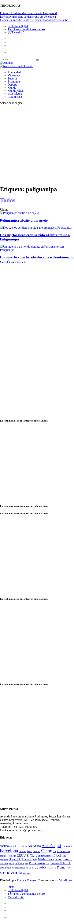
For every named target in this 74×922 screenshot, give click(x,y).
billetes (22, 851)
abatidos (13, 846)
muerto (67, 859)
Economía (14, 81)
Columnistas (15, 96)
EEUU (21, 855)
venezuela (11, 872)
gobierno (4, 859)
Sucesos (12, 78)
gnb (64, 855)
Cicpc (46, 850)
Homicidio (15, 859)
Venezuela (14, 75)
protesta (15, 867)
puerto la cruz (28, 867)
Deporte (12, 84)
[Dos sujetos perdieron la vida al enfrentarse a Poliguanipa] (36, 227)
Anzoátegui (51, 845)
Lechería (27, 859)
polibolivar (55, 863)
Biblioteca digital (18, 26)
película (19, 863)
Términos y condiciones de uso (26, 29)
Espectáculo (15, 93)
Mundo (12, 87)
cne (54, 851)
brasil (29, 851)
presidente (5, 867)
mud (51, 859)
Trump (61, 867)
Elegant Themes (26, 880)
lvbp (35, 860)
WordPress (65, 880)
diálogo (12, 855)
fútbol (56, 855)
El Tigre (32, 855)
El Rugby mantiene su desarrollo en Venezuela (28, 16)
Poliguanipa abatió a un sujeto (24, 220)
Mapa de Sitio (16, 897)
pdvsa (11, 863)
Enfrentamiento (45, 856)
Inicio (11, 886)
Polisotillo (65, 863)
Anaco (37, 845)
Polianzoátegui (39, 863)
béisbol (36, 851)
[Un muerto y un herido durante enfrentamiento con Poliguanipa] (37, 250)
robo (42, 867)
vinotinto (27, 873)
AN (30, 845)
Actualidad (14, 72)
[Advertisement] (37, 145)
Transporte (51, 868)
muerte (58, 859)
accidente (23, 846)
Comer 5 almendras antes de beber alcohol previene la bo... (35, 20)
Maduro (43, 859)
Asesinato (67, 846)
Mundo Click (16, 90)
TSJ (68, 867)
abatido (4, 845)
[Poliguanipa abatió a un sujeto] (19, 213)
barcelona (9, 850)
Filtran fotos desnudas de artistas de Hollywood (28, 13)
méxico (4, 863)
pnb (26, 864)
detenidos (4, 855)
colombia (63, 851)
